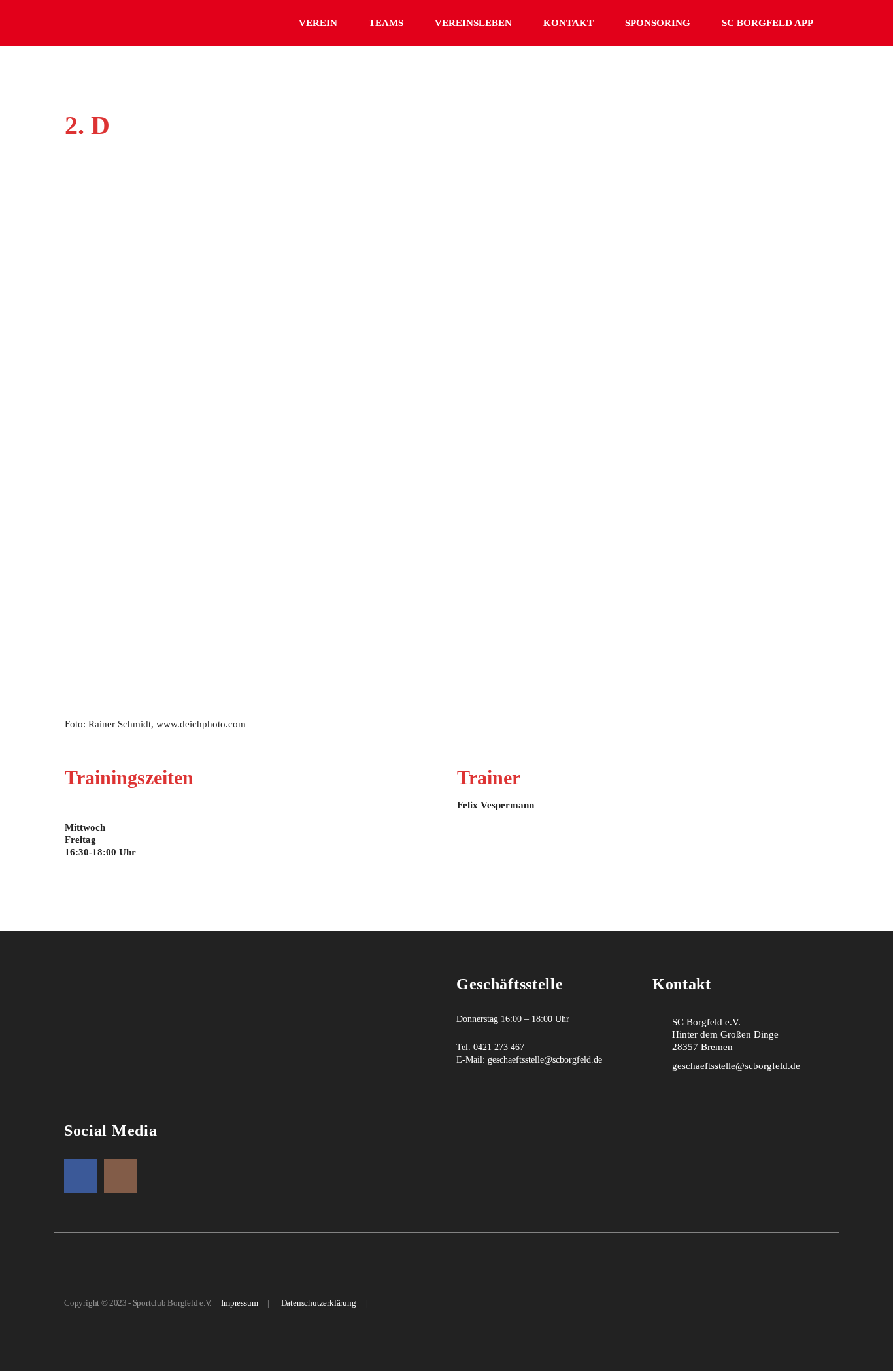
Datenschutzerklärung (318, 1303)
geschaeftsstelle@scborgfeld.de (545, 1060)
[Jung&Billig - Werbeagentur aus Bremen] (389, 1303)
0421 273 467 (498, 1047)
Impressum (239, 1303)
